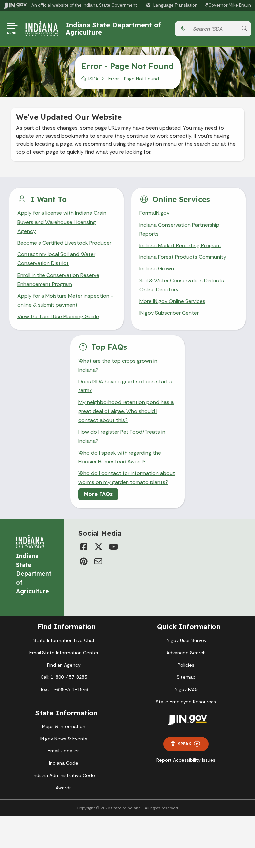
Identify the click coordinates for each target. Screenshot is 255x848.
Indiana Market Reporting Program (180, 245)
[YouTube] (113, 546)
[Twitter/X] (98, 546)
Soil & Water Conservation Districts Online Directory (181, 285)
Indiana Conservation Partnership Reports (179, 229)
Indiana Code (63, 763)
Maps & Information (63, 726)
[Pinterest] (83, 561)
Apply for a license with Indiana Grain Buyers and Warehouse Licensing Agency (61, 221)
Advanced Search (186, 653)
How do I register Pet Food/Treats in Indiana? (121, 436)
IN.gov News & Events (63, 739)
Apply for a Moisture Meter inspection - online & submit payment (65, 300)
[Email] (98, 561)
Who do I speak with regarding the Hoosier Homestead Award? (119, 457)
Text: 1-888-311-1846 (64, 689)
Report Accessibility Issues (185, 760)
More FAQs (98, 494)
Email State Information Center (64, 653)
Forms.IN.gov (154, 212)
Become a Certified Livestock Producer (64, 242)
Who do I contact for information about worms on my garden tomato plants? (126, 478)
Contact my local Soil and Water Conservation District (56, 259)
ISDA (93, 79)
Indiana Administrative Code (64, 775)
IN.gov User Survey (186, 640)
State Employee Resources (186, 702)
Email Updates (64, 751)
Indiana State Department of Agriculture (113, 28)
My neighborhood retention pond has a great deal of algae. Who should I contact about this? (126, 411)
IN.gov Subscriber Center (169, 312)
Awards (64, 788)
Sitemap (186, 677)
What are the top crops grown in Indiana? (117, 365)
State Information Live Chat (64, 640)
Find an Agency (64, 665)
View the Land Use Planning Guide (58, 316)
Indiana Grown (156, 268)
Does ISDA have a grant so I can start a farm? (125, 386)
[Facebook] (83, 546)
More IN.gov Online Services (172, 301)
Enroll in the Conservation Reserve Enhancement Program (58, 280)
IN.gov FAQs (186, 689)
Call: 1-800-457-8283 (64, 677)
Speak (184, 744)
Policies (186, 665)
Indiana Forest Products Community (182, 256)
